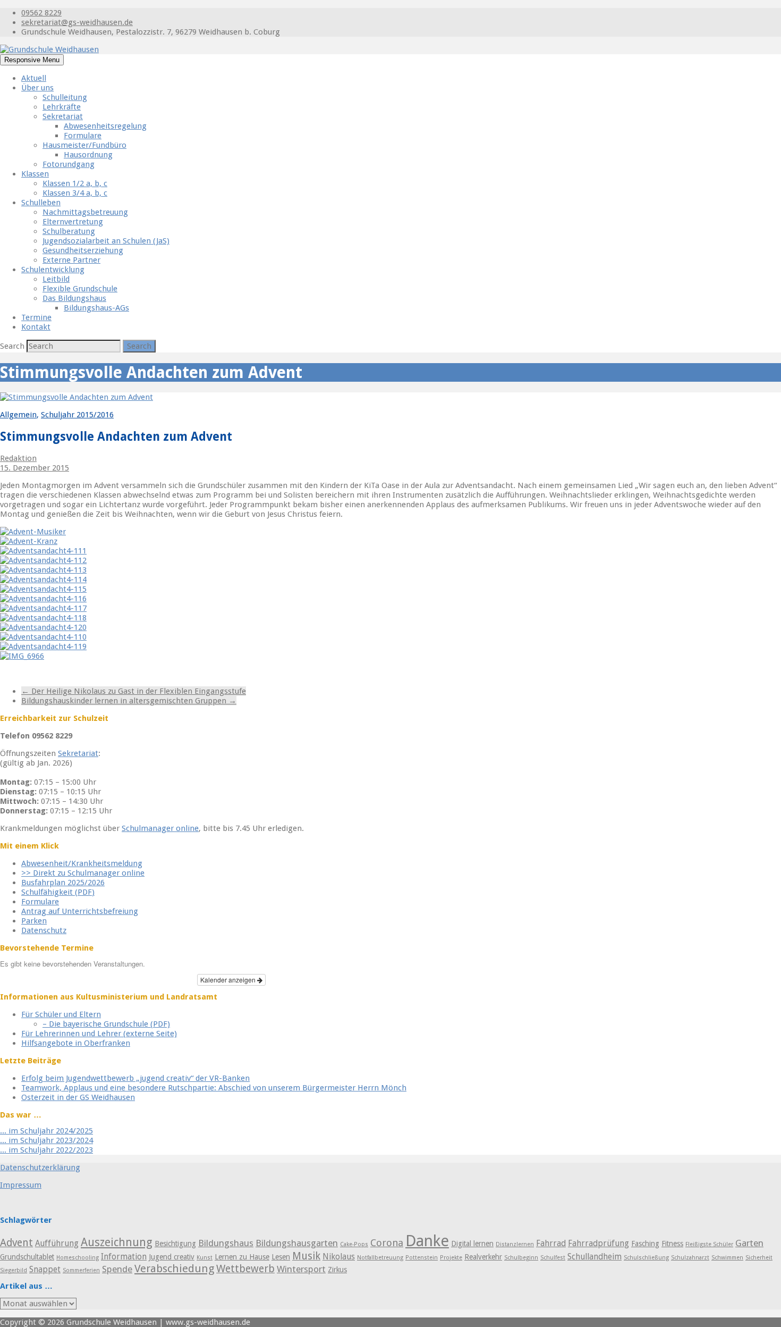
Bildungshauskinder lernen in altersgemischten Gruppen (128, 701)
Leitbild (56, 279)
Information (124, 1257)
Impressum (20, 1185)
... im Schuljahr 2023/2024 (46, 1140)
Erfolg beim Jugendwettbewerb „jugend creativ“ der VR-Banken (135, 1078)
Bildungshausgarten (297, 1243)
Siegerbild (13, 1270)
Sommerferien (81, 1270)
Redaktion (18, 458)
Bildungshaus (225, 1243)
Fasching (645, 1243)
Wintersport (301, 1269)
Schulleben (41, 202)
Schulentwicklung (52, 269)
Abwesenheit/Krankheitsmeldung (81, 863)
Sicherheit (758, 1257)
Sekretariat (63, 116)
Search (13, 346)
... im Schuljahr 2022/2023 (46, 1150)
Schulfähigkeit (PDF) (58, 892)
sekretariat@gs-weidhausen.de (77, 22)
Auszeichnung (116, 1242)
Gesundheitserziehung (83, 250)
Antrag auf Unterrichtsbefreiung (79, 911)
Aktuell (33, 78)
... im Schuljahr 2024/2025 (46, 1131)
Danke (427, 1241)
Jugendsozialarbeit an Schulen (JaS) (106, 241)
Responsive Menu (32, 60)
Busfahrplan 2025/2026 (63, 882)
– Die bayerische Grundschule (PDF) (106, 1024)
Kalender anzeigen (228, 979)
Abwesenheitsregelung (105, 126)
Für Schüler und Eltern (61, 1014)
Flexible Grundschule (80, 288)
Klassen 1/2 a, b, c (75, 183)
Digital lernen (472, 1243)
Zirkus (337, 1269)
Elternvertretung (73, 221)
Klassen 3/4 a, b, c (75, 193)
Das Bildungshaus (74, 298)
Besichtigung (175, 1243)
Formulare (82, 135)
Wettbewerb (245, 1269)
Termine (36, 317)
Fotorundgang (69, 164)
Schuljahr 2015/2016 (77, 414)
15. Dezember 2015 (34, 468)
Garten (749, 1243)
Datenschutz (43, 930)
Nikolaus (338, 1257)
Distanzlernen (515, 1244)
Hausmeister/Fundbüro (84, 145)
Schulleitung (65, 97)
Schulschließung (646, 1257)
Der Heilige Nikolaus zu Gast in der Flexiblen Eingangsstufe (133, 691)
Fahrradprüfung (598, 1243)
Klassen (35, 174)
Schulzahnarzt (690, 1257)
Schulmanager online (160, 828)
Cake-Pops (354, 1244)
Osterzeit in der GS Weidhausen (78, 1097)
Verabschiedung (174, 1268)
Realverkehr (483, 1257)
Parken (34, 921)
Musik (306, 1256)
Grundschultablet (27, 1257)
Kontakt (35, 327)
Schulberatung (69, 231)
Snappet (45, 1269)
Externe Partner (71, 260)
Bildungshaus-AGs (96, 308)
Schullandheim (594, 1257)
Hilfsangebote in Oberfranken (75, 1043)
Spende (117, 1269)
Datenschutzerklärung (40, 1167)
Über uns (37, 88)
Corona (386, 1242)
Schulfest (552, 1257)
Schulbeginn (521, 1257)
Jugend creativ (171, 1257)
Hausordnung (88, 154)
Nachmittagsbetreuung (85, 212)
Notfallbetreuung (380, 1257)
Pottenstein (421, 1257)
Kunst (205, 1257)
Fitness (672, 1243)
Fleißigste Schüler (709, 1244)
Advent (12, 673)
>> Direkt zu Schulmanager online (83, 873)
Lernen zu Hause (242, 1257)
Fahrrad (551, 1243)
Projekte (451, 1257)
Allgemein (18, 414)
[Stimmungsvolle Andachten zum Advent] (76, 397)
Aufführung (47, 673)
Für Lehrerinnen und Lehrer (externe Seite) (99, 1033)
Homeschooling (77, 1257)
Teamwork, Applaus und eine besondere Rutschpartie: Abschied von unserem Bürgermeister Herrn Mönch (213, 1088)
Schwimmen (727, 1257)
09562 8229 (41, 13)
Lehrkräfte (62, 107)
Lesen (280, 1257)
